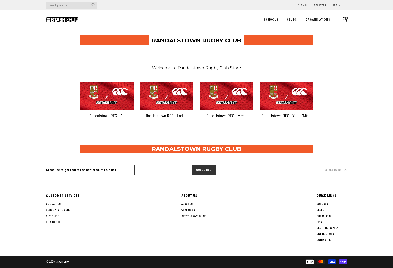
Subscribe (203, 169)
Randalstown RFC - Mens (226, 115)
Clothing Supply (327, 228)
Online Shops (325, 234)
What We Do (188, 210)
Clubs (292, 20)
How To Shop (54, 222)
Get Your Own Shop (193, 216)
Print (320, 222)
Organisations (318, 20)
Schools (271, 20)
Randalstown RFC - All (106, 115)
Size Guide (52, 216)
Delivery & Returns (58, 210)
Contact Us (53, 204)
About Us (187, 204)
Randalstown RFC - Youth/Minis (286, 115)
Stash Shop (62, 261)
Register (320, 5)
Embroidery (324, 216)
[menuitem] (271, 19)
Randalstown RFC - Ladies (166, 115)
